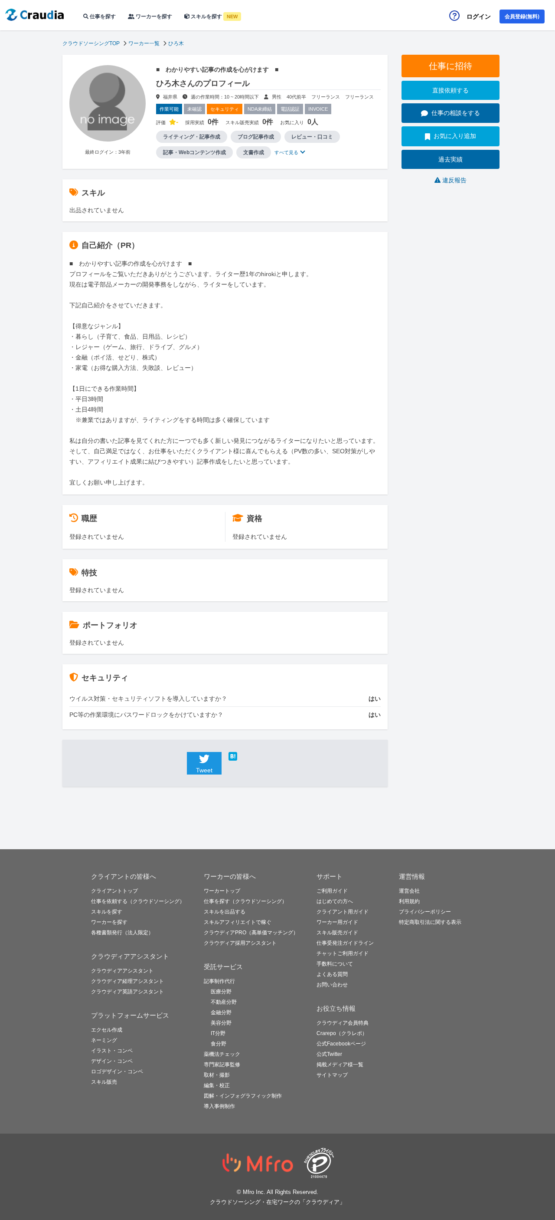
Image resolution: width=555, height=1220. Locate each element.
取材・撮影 (217, 1075)
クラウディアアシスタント (122, 971)
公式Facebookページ (341, 1044)
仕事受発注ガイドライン (345, 943)
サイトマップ (332, 1075)
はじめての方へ (335, 901)
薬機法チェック (222, 1054)
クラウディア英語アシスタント (127, 992)
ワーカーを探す (153, 16)
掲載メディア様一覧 (340, 1065)
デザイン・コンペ (112, 1061)
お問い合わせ (332, 985)
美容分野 (221, 1023)
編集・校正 (217, 1085)
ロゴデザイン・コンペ (117, 1071)
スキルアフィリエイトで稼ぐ (237, 922)
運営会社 (409, 891)
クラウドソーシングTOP (91, 43)
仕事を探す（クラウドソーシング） (245, 901)
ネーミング (104, 1040)
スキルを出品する (224, 912)
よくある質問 (332, 974)
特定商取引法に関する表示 (430, 922)
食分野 (218, 1044)
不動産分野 (224, 1002)
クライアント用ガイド (343, 912)
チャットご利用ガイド (343, 953)
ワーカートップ (222, 891)
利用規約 (409, 901)
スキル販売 (104, 1082)
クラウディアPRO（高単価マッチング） (251, 933)
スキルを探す (213, 16)
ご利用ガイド (332, 891)
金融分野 (221, 1012)
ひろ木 (176, 43)
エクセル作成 (106, 1030)
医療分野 (221, 992)
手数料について (335, 964)
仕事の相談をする (455, 112)
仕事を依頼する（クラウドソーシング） (138, 901)
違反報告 (454, 180)
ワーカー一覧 (144, 43)
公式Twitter (329, 1054)
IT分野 (218, 1033)
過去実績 (450, 159)
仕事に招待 (450, 66)
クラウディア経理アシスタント (127, 981)
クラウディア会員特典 (343, 1023)
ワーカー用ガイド (337, 922)
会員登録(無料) (522, 16)
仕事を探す (102, 16)
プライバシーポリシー (425, 912)
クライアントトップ (114, 891)
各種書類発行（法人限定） (122, 933)
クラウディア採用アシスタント (240, 943)
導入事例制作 (219, 1106)
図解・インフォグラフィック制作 (243, 1096)
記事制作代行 (219, 981)
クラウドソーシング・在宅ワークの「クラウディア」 (277, 1202)
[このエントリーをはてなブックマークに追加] (246, 756)
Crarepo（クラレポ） (342, 1033)
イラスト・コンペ (112, 1051)
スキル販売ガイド (337, 933)
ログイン (479, 16)
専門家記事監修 (222, 1065)
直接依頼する (450, 90)
